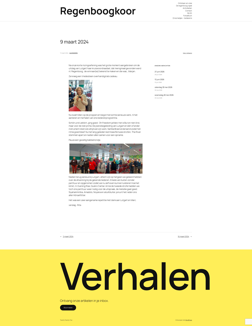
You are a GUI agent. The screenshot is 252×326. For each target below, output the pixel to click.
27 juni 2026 (159, 72)
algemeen (73, 53)
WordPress (188, 320)
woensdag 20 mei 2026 (164, 95)
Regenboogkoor (98, 10)
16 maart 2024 (183, 236)
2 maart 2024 (68, 236)
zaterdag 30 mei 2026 (163, 87)
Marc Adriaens (187, 53)
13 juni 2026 (159, 79)
